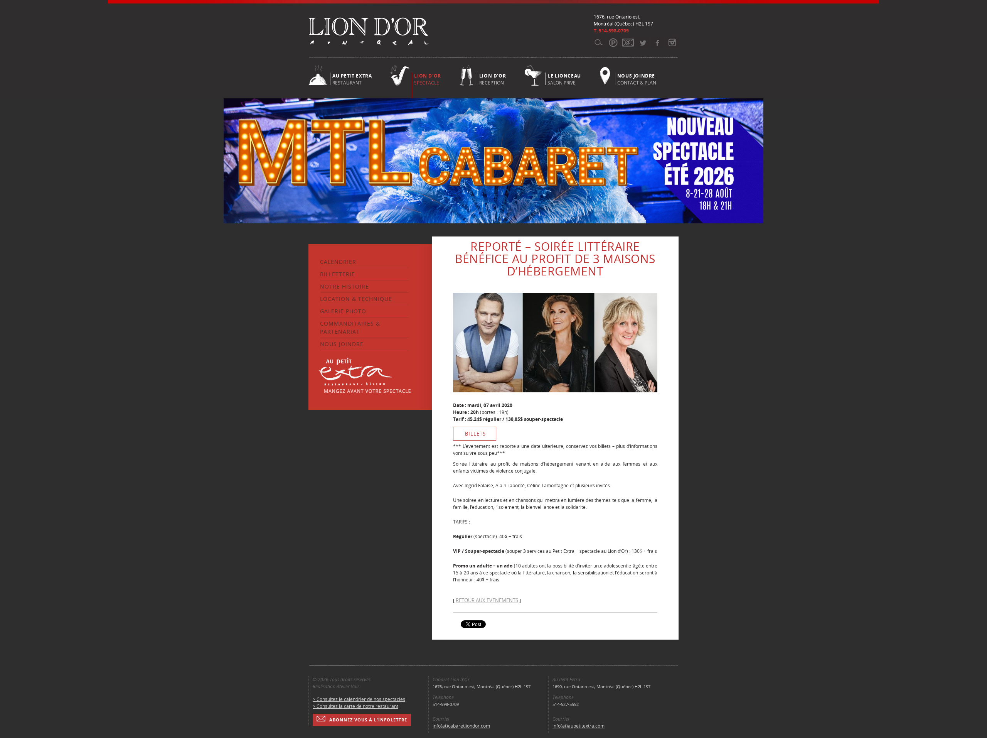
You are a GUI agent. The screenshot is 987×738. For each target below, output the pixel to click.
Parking (613, 42)
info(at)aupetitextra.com (578, 726)
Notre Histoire (344, 286)
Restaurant (352, 79)
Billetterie (337, 274)
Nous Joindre (342, 344)
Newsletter (628, 42)
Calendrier (338, 261)
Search (598, 42)
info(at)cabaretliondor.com (461, 726)
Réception (492, 79)
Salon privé (564, 79)
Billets (475, 433)
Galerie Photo (343, 311)
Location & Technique (356, 298)
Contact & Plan (636, 79)
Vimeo (657, 42)
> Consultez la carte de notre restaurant (355, 706)
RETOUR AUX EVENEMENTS (487, 600)
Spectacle (427, 79)
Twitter (642, 42)
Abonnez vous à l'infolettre (368, 720)
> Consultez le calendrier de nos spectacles (359, 699)
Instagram (672, 42)
